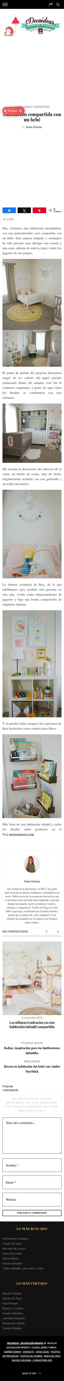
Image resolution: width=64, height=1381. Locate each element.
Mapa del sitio (52, 1356)
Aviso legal (42, 1352)
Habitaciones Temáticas (15, 1238)
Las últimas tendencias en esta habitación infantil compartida (32, 1024)
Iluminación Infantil (13, 1323)
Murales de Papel (12, 1298)
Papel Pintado (10, 1303)
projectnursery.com (21, 834)
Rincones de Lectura (14, 1248)
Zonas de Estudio (12, 1253)
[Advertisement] (32, 68)
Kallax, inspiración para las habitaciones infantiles (32, 1048)
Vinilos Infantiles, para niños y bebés (23, 1268)
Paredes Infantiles (12, 1263)
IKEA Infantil (10, 1258)
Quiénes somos (12, 1352)
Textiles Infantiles (12, 1328)
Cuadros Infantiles (12, 1313)
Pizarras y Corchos (13, 1308)
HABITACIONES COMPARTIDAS (32, 107)
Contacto (28, 1352)
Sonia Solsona (34, 127)
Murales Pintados (12, 1293)
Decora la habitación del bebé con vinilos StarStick (32, 1067)
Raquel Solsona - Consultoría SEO (32, 1360)
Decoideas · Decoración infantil (25, 1343)
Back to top (29, 1373)
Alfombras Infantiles (13, 1318)
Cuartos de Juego (12, 1243)
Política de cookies (31, 1356)
